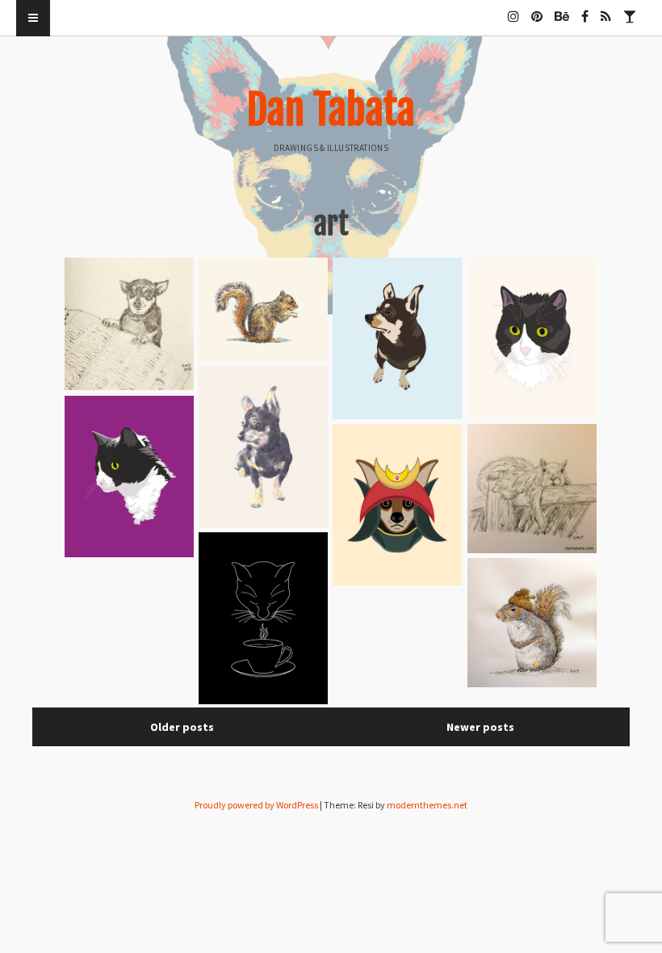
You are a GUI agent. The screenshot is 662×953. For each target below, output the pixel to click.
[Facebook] (584, 10)
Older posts (182, 727)
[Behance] (562, 10)
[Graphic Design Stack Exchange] (629, 10)
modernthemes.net (427, 805)
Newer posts (480, 727)
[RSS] (606, 10)
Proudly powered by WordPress (256, 805)
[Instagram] (513, 10)
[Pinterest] (536, 10)
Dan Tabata (331, 110)
